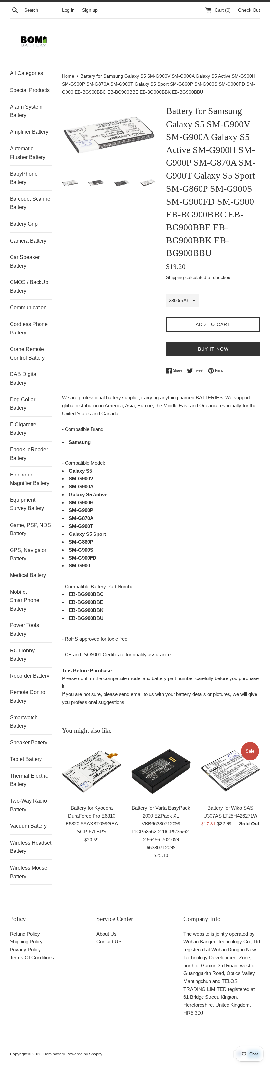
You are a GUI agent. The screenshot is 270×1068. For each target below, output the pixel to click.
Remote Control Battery (28, 696)
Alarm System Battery (26, 111)
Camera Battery (28, 241)
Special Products (30, 90)
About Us (106, 934)
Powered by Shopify (84, 1054)
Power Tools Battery (24, 629)
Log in (68, 10)
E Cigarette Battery (23, 429)
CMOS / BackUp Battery (29, 286)
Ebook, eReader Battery (29, 454)
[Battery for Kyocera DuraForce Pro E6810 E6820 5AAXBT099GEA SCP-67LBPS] (92, 771)
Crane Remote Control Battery (27, 353)
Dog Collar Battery (22, 404)
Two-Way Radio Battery (28, 805)
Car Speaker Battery (25, 261)
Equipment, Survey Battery (27, 504)
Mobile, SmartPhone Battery (24, 600)
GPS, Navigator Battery (28, 554)
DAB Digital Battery (24, 378)
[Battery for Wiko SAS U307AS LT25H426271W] (230, 771)
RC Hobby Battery (22, 655)
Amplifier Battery (29, 132)
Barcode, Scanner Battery (31, 203)
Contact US (109, 941)
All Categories (26, 73)
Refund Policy (25, 934)
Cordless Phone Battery (29, 328)
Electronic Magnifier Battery (29, 479)
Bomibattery (54, 1054)
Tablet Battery (26, 759)
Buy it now (213, 349)
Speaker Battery (28, 742)
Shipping (175, 277)
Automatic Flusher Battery (27, 153)
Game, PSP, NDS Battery (30, 529)
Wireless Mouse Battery (28, 872)
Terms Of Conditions (32, 957)
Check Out (249, 10)
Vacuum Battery (28, 826)
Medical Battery (28, 575)
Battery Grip (24, 224)
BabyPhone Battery (24, 178)
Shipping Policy (26, 941)
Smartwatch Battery (24, 722)
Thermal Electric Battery (29, 780)
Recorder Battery (29, 675)
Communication (28, 307)
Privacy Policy (25, 949)
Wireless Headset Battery (30, 847)
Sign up (90, 10)
